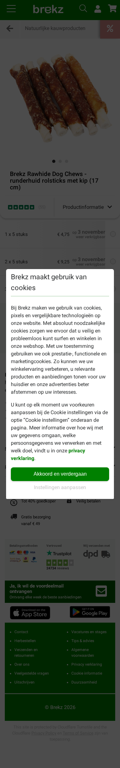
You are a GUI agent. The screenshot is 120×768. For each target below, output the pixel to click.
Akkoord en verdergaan (60, 474)
